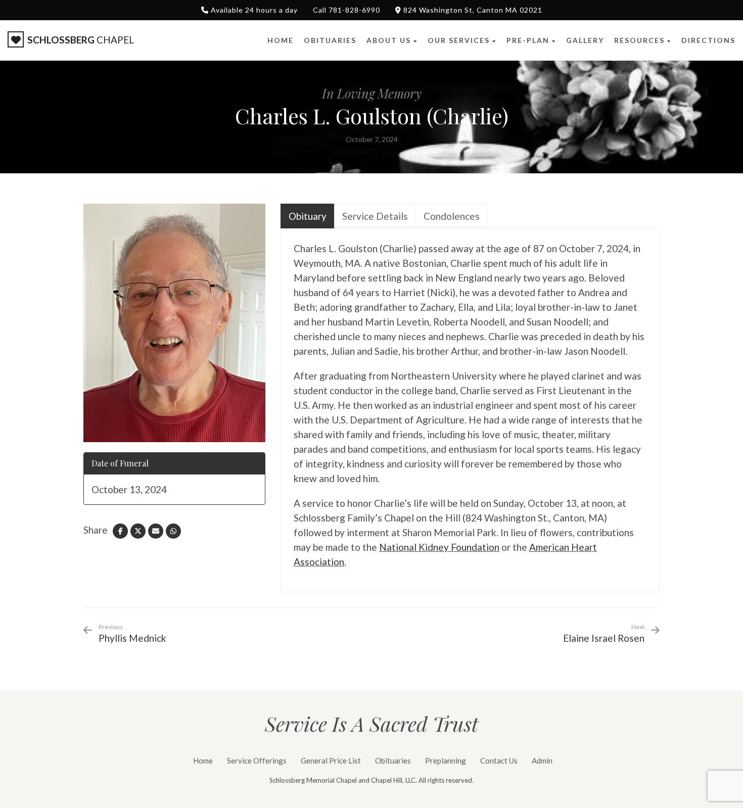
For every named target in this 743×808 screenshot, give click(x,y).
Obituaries (393, 760)
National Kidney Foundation (439, 547)
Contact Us (499, 760)
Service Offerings (257, 760)
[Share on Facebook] (120, 531)
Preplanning (445, 760)
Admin (542, 760)
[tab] (308, 216)
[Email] (155, 531)
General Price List (331, 760)
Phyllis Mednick (132, 633)
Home (203, 760)
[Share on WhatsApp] (173, 531)
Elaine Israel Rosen (603, 638)
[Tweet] (138, 531)
